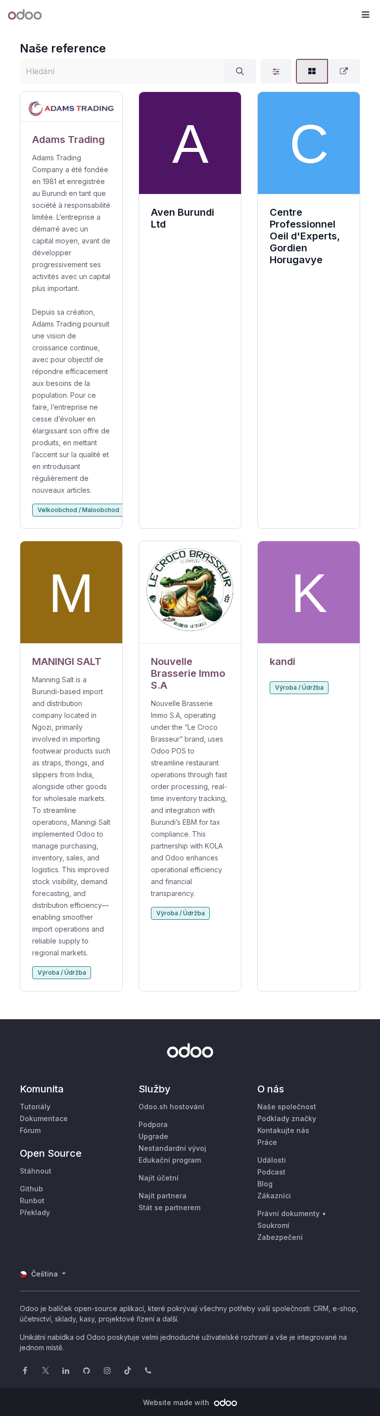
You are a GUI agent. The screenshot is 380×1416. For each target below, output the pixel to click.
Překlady (35, 1212)
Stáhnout (35, 1171)
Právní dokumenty (288, 1213)
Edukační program (170, 1160)
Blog (265, 1184)
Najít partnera (163, 1195)
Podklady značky (286, 1118)
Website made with (177, 1402)
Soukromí (273, 1225)
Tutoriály (35, 1106)
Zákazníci (274, 1195)
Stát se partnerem (169, 1207)
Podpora (153, 1124)
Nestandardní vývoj (172, 1148)
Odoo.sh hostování (171, 1106)
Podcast (271, 1172)
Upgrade (153, 1136)
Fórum (30, 1130)
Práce (267, 1142)
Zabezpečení (280, 1237)
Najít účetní (159, 1178)
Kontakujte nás (283, 1130)
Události (271, 1160)
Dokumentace (44, 1118)
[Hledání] (240, 71)
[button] (365, 15)
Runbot (32, 1200)
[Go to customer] (71, 106)
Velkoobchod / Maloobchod (78, 510)
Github (31, 1188)
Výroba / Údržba (62, 972)
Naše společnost (286, 1106)
